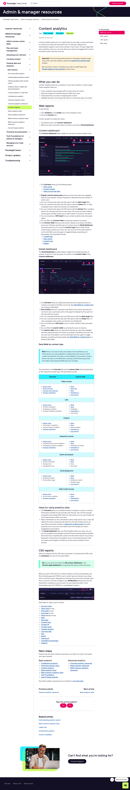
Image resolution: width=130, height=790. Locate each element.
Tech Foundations (47, 675)
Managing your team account (14, 144)
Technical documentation (16, 132)
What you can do (105, 32)
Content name (46, 627)
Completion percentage (49, 641)
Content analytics (47, 668)
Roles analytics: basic (48, 670)
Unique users (47, 386)
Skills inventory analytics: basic (52, 673)
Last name (45, 613)
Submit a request (117, 3)
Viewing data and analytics (50, 19)
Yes (63, 705)
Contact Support (77, 761)
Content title (48, 237)
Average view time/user (50, 391)
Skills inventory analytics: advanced (79, 669)
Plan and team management (12, 49)
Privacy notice (28, 783)
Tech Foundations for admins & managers (15, 137)
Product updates (12, 155)
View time (74, 388)
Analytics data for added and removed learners (17, 88)
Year (42, 634)
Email (43, 615)
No (70, 705)
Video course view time (51, 191)
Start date (44, 620)
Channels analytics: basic (50, 666)
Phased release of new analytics (53, 69)
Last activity (75, 395)
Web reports (104, 36)
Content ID (45, 625)
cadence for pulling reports (74, 524)
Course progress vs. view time (18, 92)
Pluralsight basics (13, 150)
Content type (48, 241)
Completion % (75, 393)
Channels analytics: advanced (81, 663)
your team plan (77, 681)
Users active (47, 187)
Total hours (45, 638)
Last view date (46, 631)
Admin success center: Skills (15, 42)
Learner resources (13, 28)
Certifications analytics (49, 663)
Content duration (47, 629)
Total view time (48, 388)
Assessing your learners (16, 55)
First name (45, 611)
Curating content (13, 59)
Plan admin (59, 33)
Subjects (44, 643)
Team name (45, 609)
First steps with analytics (16, 73)
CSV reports (104, 40)
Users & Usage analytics (49, 677)
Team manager (48, 33)
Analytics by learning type (80, 61)
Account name (46, 606)
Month (43, 636)
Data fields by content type (83, 305)
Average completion (49, 393)
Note (43, 618)
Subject (46, 243)
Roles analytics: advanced (79, 666)
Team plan (70, 33)
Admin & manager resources (30, 19)
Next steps (103, 43)
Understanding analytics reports (50, 720)
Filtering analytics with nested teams (18, 82)
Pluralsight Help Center (10, 19)
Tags (40, 33)
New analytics (13, 70)
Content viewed (49, 189)
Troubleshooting (12, 160)
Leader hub (43, 727)
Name (72, 386)
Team (72, 391)
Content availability (45, 735)
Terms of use (17, 783)
